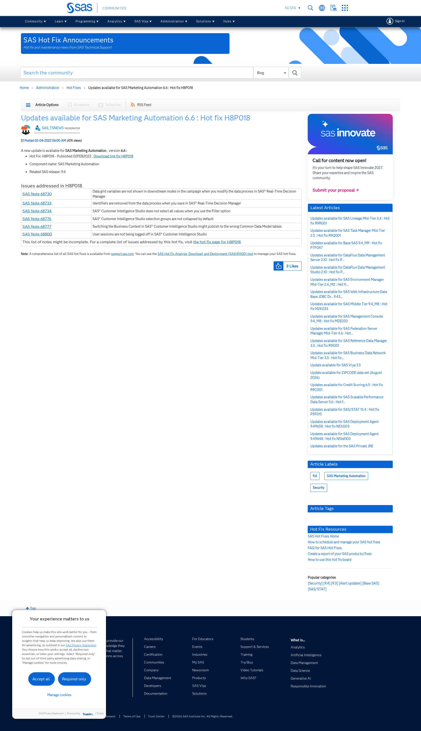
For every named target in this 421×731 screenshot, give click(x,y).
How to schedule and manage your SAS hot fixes (344, 542)
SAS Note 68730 (37, 194)
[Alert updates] (350, 583)
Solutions (203, 21)
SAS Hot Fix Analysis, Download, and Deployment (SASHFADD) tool (205, 254)
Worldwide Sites (322, 8)
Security (319, 487)
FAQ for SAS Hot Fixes (325, 548)
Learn (59, 21)
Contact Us (333, 8)
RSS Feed (144, 105)
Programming (85, 21)
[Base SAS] (370, 583)
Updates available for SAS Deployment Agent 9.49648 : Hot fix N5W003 (344, 436)
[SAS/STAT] (317, 589)
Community (34, 21)
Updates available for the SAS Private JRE (341, 446)
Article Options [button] (47, 105)
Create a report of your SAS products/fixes (340, 554)
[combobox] (160, 72)
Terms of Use (131, 716)
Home (24, 88)
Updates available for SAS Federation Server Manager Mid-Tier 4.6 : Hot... (343, 331)
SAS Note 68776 (36, 218)
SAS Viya (141, 21)
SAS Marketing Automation (346, 476)
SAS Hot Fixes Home (323, 536)
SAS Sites (345, 8)
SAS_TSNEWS (53, 128)
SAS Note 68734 (37, 211)
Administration (172, 21)
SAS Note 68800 (37, 234)
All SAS (290, 8)
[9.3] (334, 583)
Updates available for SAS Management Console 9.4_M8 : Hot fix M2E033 (346, 318)
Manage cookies (59, 695)
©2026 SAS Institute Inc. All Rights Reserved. (202, 716)
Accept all (41, 679)
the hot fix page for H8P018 (217, 242)
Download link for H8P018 (113, 156)
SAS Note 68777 (36, 226)
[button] (278, 266)
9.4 (315, 476)
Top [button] (33, 608)
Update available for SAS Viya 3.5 (335, 365)
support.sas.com (122, 254)
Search (310, 8)
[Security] (315, 583)
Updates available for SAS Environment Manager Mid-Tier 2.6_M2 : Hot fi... (347, 282)
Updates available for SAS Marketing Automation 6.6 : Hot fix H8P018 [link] (140, 88)
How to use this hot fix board (329, 559)
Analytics (114, 21)
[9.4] (326, 583)
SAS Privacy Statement (81, 645)
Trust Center (156, 716)
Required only (74, 679)
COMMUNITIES (114, 8)
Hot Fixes (74, 88)
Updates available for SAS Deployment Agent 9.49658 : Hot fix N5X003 (344, 424)
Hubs (227, 21)
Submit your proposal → (336, 190)
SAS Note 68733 (36, 203)
